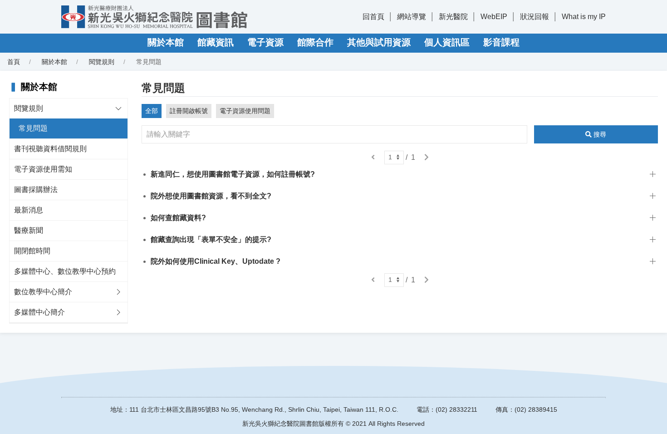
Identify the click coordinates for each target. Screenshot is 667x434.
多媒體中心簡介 (39, 312)
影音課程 (501, 42)
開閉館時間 (32, 251)
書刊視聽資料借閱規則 (50, 149)
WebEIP (494, 16)
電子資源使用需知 (43, 169)
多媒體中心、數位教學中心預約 (65, 271)
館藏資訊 (215, 42)
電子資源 (265, 42)
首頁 (13, 61)
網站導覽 (411, 16)
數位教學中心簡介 (43, 292)
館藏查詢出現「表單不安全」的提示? (211, 239)
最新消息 (28, 210)
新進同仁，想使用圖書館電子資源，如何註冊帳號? (233, 174)
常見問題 (33, 128)
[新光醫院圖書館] (154, 16)
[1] (394, 157)
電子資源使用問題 (245, 110)
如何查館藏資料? (178, 218)
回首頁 (373, 16)
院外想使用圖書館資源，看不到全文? (211, 196)
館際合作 (315, 42)
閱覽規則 (101, 61)
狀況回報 (534, 16)
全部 (151, 110)
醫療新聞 (28, 230)
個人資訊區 (447, 42)
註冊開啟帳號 (189, 110)
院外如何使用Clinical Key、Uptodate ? (215, 261)
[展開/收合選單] (118, 108)
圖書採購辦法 (36, 189)
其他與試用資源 (379, 42)
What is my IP (584, 16)
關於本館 (165, 42)
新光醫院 (453, 16)
